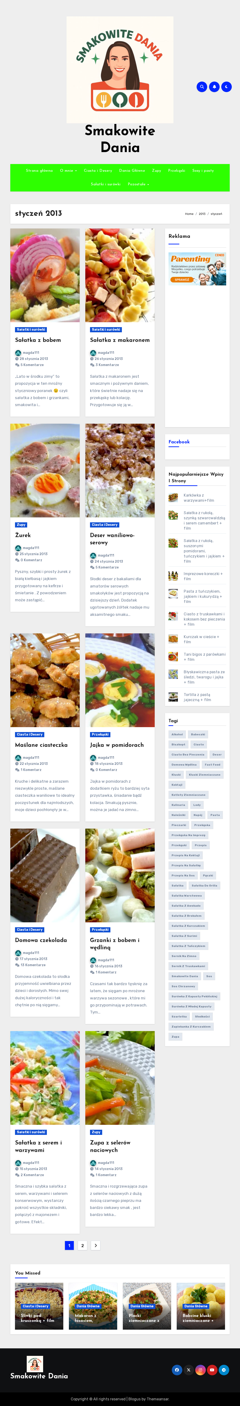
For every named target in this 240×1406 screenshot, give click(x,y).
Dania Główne (132, 171)
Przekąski (176, 171)
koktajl (177, 784)
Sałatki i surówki (106, 184)
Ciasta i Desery (98, 171)
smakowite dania (185, 976)
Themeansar (158, 1399)
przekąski (179, 845)
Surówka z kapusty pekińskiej (194, 996)
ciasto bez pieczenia (188, 754)
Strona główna (39, 171)
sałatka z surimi (184, 936)
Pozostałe (137, 184)
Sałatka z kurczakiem (188, 925)
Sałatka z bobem (38, 340)
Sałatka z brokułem (187, 915)
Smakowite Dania (39, 1376)
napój (198, 815)
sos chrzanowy (183, 986)
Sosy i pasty (203, 171)
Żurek (23, 535)
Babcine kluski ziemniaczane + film (198, 1321)
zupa (175, 1036)
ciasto (199, 744)
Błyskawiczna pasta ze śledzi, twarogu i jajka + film (204, 677)
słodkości (202, 1016)
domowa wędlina (184, 764)
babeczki (198, 734)
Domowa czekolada (41, 940)
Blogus (134, 1399)
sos (209, 976)
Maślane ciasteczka (41, 745)
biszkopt (178, 744)
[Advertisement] (198, 355)
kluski (176, 774)
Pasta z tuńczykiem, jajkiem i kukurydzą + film (203, 596)
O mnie (67, 171)
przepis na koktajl (186, 855)
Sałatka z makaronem (120, 340)
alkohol (177, 734)
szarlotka (179, 1016)
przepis (201, 845)
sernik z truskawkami (188, 966)
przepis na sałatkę (186, 865)
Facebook (179, 442)
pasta (215, 815)
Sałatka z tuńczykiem (188, 946)
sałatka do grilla (204, 885)
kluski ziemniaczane (205, 774)
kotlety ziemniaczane (189, 794)
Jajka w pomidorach (117, 745)
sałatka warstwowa (187, 895)
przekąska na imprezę (188, 835)
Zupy (156, 171)
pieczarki (179, 825)
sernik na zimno (184, 956)
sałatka (178, 885)
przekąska (202, 825)
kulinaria (178, 805)
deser (217, 754)
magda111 (31, 353)
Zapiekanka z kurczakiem (191, 1026)
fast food (212, 764)
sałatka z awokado (186, 905)
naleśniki (178, 815)
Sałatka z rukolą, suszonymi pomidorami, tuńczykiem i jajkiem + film (204, 551)
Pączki (208, 875)
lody (197, 805)
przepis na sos (183, 875)
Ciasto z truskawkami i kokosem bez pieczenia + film (204, 619)
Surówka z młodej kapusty (191, 1006)
